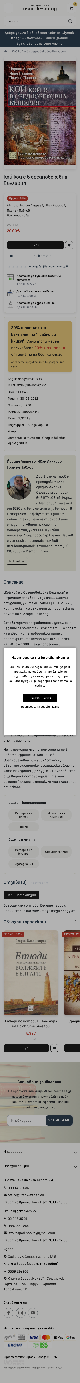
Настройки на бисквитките (40, 706)
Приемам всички (40, 698)
